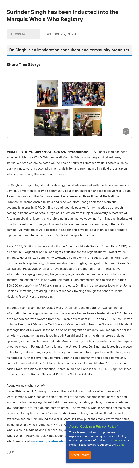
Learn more (114, 440)
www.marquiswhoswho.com (51, 441)
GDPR (120, 444)
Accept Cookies (80, 454)
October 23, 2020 (60, 34)
